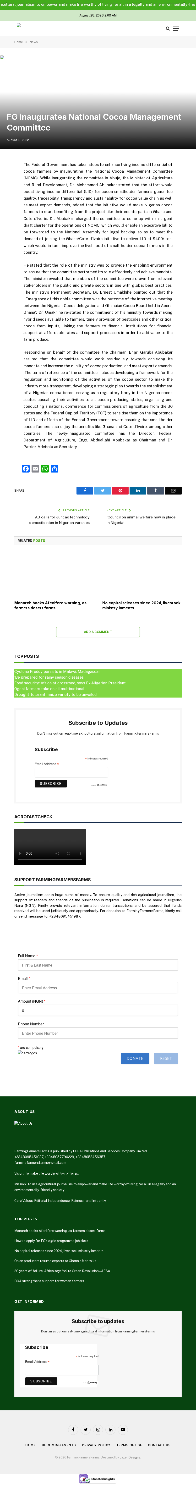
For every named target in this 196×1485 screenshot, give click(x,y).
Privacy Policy (96, 1445)
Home (30, 1445)
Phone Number (31, 1024)
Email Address (47, 764)
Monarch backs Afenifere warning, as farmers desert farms (50, 605)
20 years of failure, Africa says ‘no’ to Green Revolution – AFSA (62, 1271)
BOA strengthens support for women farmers (49, 1281)
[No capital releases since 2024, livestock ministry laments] (142, 574)
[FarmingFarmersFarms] (35, 28)
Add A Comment (98, 632)
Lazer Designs (130, 1457)
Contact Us (159, 1445)
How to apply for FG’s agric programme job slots (51, 1241)
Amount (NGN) (31, 1001)
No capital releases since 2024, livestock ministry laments (141, 605)
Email (24, 978)
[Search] (168, 28)
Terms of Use (129, 1445)
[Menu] (176, 28)
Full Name (28, 956)
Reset (166, 1058)
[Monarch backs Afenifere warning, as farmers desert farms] (54, 574)
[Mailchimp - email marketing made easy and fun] (99, 784)
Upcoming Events (59, 1445)
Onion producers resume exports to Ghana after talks (55, 1261)
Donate (135, 1058)
